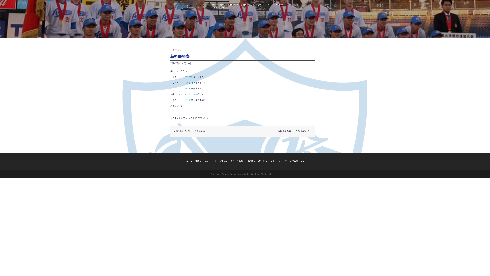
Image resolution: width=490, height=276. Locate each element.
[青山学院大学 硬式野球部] (190, 6)
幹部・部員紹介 (257, 5)
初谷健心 (189, 88)
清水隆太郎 (190, 94)
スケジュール (233, 5)
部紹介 (223, 5)
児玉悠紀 (189, 83)
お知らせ (177, 50)
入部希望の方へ (218, 8)
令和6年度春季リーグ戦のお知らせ (293, 131)
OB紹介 (269, 5)
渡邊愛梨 (189, 100)
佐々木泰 (189, 77)
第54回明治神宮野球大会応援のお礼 (192, 131)
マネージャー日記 (292, 5)
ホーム (215, 5)
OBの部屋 (279, 5)
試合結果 (245, 5)
